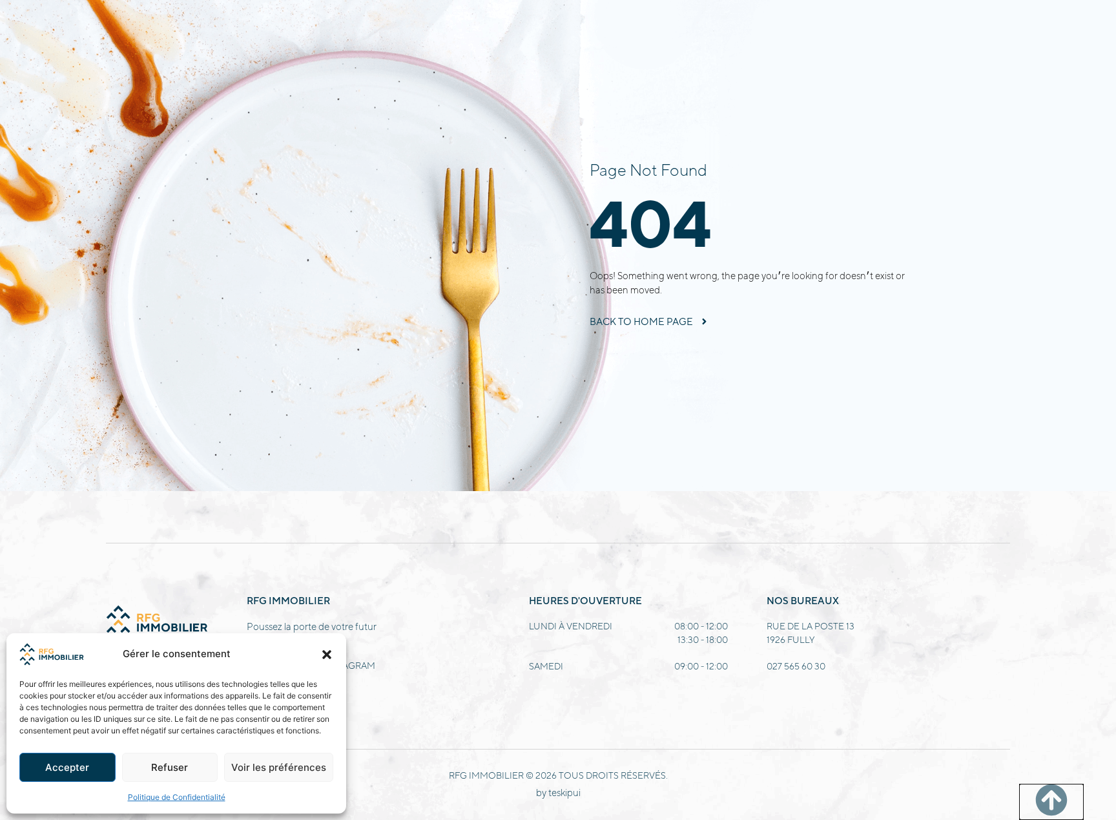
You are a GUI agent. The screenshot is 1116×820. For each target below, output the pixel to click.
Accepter (67, 767)
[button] (326, 654)
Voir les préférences (278, 767)
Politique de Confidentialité (176, 797)
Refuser (169, 767)
